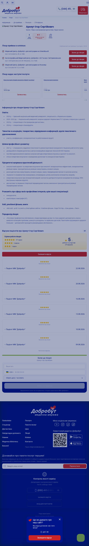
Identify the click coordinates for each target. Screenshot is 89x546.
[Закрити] (59, 519)
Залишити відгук (44, 538)
